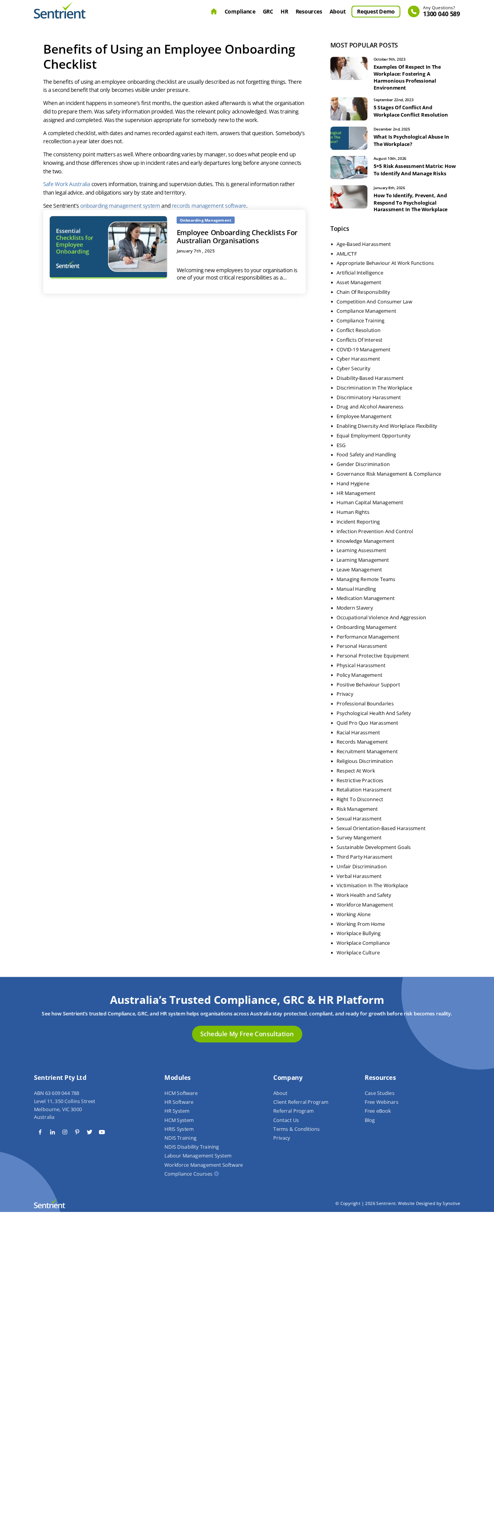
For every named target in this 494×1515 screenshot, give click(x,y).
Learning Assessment (361, 550)
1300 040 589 (441, 11)
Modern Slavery (355, 608)
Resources (309, 11)
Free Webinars (381, 1102)
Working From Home (361, 923)
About (338, 11)
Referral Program (293, 1111)
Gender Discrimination (363, 464)
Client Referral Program (300, 1102)
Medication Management (365, 598)
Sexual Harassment (359, 818)
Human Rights (353, 512)
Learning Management (363, 560)
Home (214, 11)
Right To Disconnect (360, 799)
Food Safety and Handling (366, 454)
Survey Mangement (359, 837)
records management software (209, 205)
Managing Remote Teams (366, 579)
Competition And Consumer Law (374, 301)
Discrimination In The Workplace (374, 387)
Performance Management (368, 636)
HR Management (356, 493)
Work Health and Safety (364, 895)
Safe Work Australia (66, 184)
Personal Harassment (362, 646)
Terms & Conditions (296, 1129)
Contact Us (286, 1120)
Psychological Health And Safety (374, 713)
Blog (370, 1120)
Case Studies (379, 1093)
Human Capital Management (370, 502)
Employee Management (364, 416)
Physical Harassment (361, 665)
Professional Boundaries (365, 703)
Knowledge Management (365, 540)
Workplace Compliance (363, 943)
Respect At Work (356, 770)
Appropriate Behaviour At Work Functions (385, 263)
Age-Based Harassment (364, 244)
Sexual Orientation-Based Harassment (381, 828)
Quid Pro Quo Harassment (367, 722)
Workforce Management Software (203, 1164)
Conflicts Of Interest (359, 339)
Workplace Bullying (359, 933)
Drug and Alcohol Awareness (370, 406)
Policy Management (359, 674)
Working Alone (353, 914)
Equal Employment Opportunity (373, 435)
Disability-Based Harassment (370, 378)
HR (284, 11)
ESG (341, 445)
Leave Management (359, 569)
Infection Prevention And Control (375, 531)
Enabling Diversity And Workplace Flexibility (387, 426)
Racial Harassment (358, 732)
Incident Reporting (358, 522)
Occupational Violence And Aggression (381, 617)
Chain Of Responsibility (363, 291)
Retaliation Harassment (364, 789)
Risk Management (357, 809)
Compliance (240, 11)
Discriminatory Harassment (369, 397)
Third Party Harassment (364, 857)
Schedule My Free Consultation (247, 1034)
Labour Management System (198, 1155)
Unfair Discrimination (362, 866)
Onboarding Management (367, 627)
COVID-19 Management (364, 349)
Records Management (362, 742)
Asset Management (359, 282)
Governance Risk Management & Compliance (389, 474)
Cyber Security (353, 368)
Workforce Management (365, 905)
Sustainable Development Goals (374, 847)
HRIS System (178, 1129)
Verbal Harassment (359, 876)
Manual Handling (356, 588)
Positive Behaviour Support (368, 684)
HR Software (178, 1102)
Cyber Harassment (358, 359)
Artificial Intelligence (360, 272)
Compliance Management (366, 311)
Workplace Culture (358, 952)
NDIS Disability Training (191, 1147)
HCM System (179, 1120)
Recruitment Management (367, 751)
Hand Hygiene (353, 483)
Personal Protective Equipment (373, 655)
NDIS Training (180, 1138)
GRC (268, 11)
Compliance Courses (188, 1174)
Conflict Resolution (359, 330)
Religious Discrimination (365, 761)
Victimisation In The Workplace (372, 885)
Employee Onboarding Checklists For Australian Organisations (237, 236)
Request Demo (376, 11)
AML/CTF (347, 253)
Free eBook (378, 1111)
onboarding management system (120, 205)
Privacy (345, 694)
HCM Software (181, 1093)
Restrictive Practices (360, 780)
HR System (176, 1111)
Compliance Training (360, 320)
